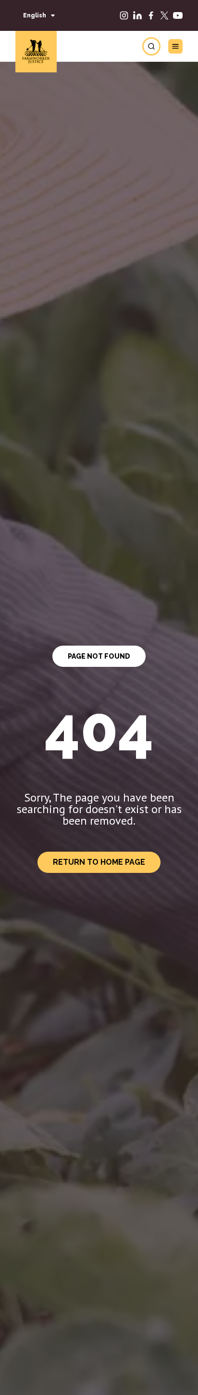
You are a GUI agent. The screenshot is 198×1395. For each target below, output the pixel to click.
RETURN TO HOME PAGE (99, 862)
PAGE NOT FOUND (99, 656)
